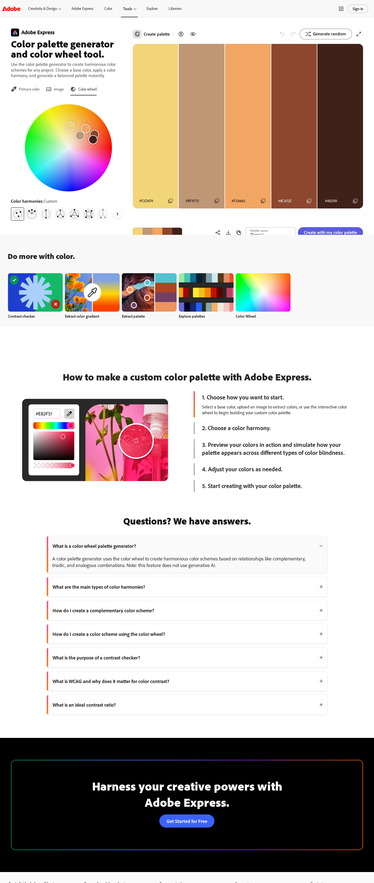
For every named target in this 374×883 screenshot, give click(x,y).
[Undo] (282, 34)
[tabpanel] (68, 160)
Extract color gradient (82, 316)
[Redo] (293, 34)
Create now (35, 292)
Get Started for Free (186, 821)
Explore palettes (192, 316)
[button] (341, 8)
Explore (152, 8)
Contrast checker (21, 316)
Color (108, 8)
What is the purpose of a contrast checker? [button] (96, 658)
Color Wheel (246, 316)
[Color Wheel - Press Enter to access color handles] (68, 148)
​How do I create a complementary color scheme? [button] (103, 610)
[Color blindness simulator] (193, 34)
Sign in (358, 8)
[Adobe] (11, 8)
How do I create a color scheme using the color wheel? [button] (109, 634)
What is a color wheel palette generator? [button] (94, 546)
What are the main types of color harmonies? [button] (99, 587)
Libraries (175, 8)
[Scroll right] (117, 214)
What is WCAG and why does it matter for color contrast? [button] (111, 681)
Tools (127, 8)
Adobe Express (82, 8)
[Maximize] (358, 34)
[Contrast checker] (181, 34)
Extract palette (133, 316)
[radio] (17, 214)
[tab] (25, 89)
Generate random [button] (329, 33)
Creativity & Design (42, 8)
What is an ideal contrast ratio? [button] (84, 705)
